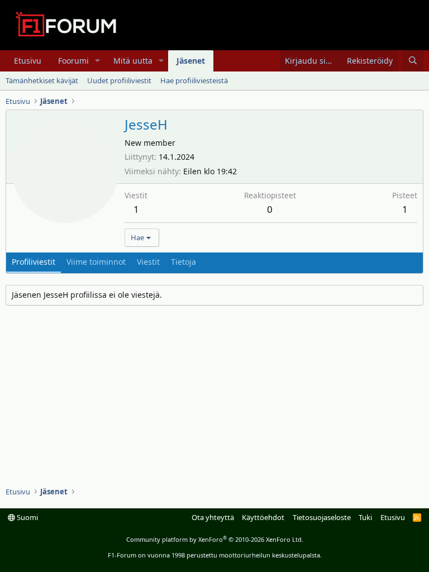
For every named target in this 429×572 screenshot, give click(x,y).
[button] (97, 61)
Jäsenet (191, 60)
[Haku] (412, 61)
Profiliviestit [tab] (33, 261)
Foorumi (73, 60)
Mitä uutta (132, 60)
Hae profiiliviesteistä (194, 80)
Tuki (365, 517)
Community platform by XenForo (214, 539)
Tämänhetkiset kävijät (42, 80)
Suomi (26, 517)
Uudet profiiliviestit (119, 80)
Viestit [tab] (148, 261)
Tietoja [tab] (183, 261)
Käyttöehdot (263, 517)
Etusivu (27, 60)
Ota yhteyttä (213, 517)
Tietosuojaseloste (322, 517)
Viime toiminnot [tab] (96, 261)
